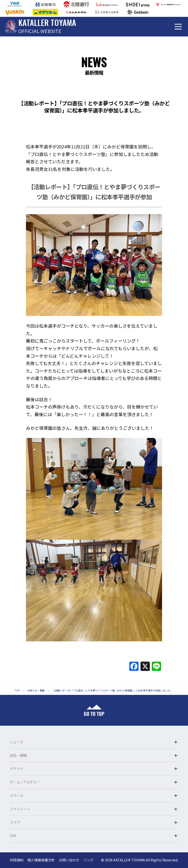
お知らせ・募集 (36, 690)
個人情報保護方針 (41, 859)
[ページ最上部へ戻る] (94, 710)
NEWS (94, 61)
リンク (88, 859)
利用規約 (17, 859)
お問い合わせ (69, 859)
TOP (17, 690)
